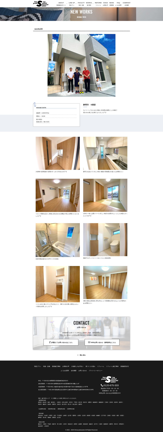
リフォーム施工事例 (112, 366)
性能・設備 (46, 366)
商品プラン (37, 366)
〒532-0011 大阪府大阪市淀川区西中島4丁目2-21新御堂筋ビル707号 (67, 386)
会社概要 (73, 370)
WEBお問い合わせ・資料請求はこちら (103, 342)
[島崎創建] (40, 4)
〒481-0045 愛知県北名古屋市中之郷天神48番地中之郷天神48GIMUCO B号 (71, 389)
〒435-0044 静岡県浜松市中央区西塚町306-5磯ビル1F (62, 383)
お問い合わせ (83, 370)
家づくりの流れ (90, 366)
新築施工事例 (56, 366)
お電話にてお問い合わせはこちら (62, 342)
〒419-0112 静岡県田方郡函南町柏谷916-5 (55, 380)
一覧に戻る (82, 355)
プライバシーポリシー (95, 370)
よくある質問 (65, 370)
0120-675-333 (111, 385)
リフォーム (100, 366)
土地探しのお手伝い (77, 366)
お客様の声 (65, 366)
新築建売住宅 (125, 366)
